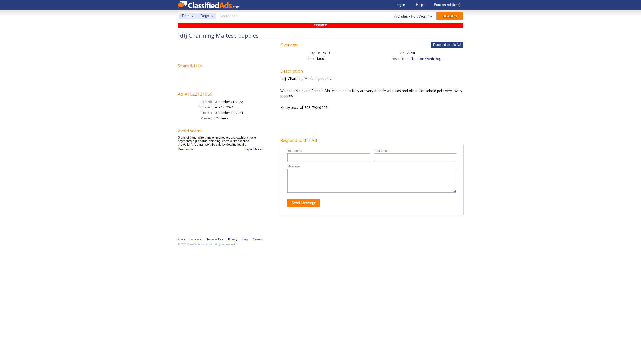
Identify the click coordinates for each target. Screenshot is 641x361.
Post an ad (447, 5)
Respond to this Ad (447, 45)
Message (293, 166)
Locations (196, 239)
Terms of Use (215, 239)
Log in (400, 5)
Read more (185, 149)
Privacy (232, 239)
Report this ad (253, 149)
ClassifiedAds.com (197, 244)
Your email (381, 151)
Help (419, 5)
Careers (258, 239)
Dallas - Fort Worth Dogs (424, 59)
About (181, 239)
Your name (294, 151)
